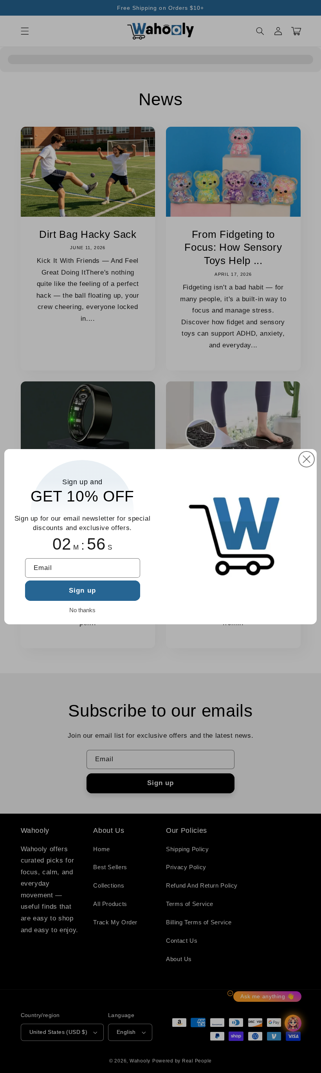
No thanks (82, 610)
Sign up (82, 590)
